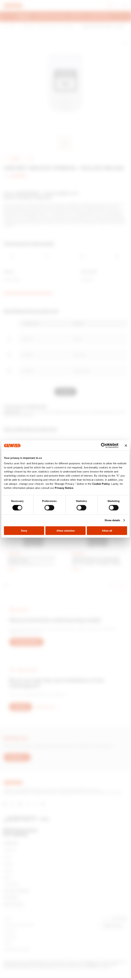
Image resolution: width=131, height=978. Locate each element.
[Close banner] (126, 445)
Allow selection (65, 530)
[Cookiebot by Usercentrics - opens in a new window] (103, 445)
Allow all (107, 530)
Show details (112, 520)
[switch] (49, 507)
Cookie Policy (101, 483)
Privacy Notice (64, 487)
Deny (24, 530)
